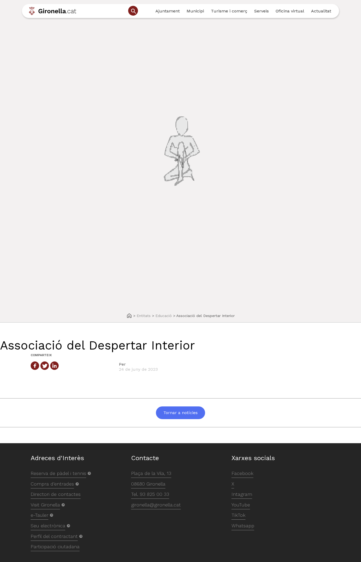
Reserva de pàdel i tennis (58, 473)
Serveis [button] (261, 10)
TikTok (239, 515)
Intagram (242, 494)
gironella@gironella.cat (156, 504)
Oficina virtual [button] (290, 10)
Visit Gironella (45, 504)
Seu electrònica (48, 525)
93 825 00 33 (154, 494)
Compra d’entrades (52, 484)
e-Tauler (39, 515)
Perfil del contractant (54, 536)
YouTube (241, 504)
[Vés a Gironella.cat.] (129, 316)
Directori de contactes (56, 494)
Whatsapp (243, 525)
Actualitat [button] (321, 10)
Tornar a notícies (180, 412)
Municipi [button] (195, 10)
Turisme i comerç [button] (229, 10)
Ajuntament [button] (167, 10)
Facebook (242, 473)
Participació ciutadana (55, 546)
